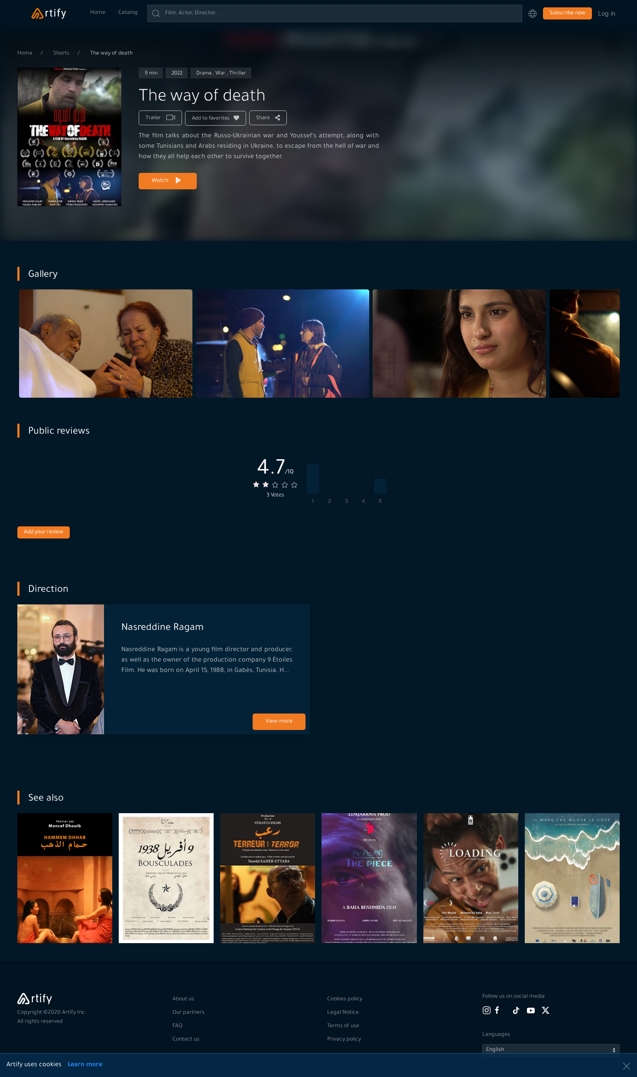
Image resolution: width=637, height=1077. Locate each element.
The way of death (111, 54)
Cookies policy (344, 999)
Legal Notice (343, 1013)
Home (97, 13)
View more (279, 722)
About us (183, 999)
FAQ (177, 1026)
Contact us (185, 1040)
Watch (160, 181)
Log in (606, 13)
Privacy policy (344, 1040)
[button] (532, 13)
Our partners (188, 1013)
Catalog (128, 13)
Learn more (85, 1065)
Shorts (62, 54)
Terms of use (343, 1026)
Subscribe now (567, 13)
